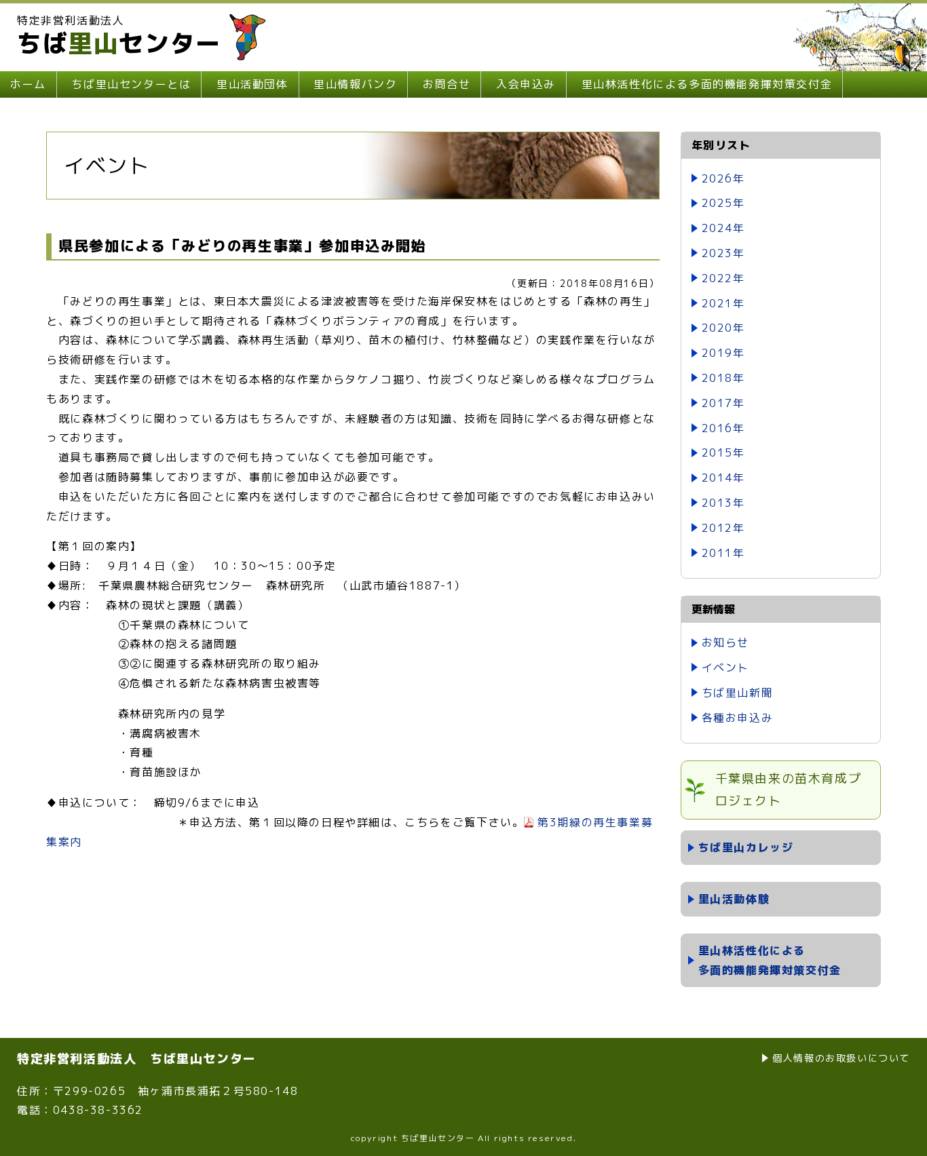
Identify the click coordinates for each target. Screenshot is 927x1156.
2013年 (723, 502)
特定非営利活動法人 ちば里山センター (137, 1058)
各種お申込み (738, 717)
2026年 (723, 178)
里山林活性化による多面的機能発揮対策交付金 (707, 84)
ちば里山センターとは (131, 84)
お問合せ (446, 84)
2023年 (723, 253)
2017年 (723, 403)
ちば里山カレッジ (746, 847)
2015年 (723, 452)
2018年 (723, 377)
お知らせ (725, 642)
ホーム (28, 84)
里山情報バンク (355, 84)
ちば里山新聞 (738, 692)
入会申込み (526, 84)
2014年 (723, 477)
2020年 (723, 327)
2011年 (723, 552)
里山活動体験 (734, 898)
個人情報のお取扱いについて (841, 1058)
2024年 (723, 227)
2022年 (723, 278)
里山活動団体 (252, 84)
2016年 (723, 428)
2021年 (723, 303)
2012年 (723, 527)
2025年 (723, 202)
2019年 (723, 352)
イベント (725, 667)
